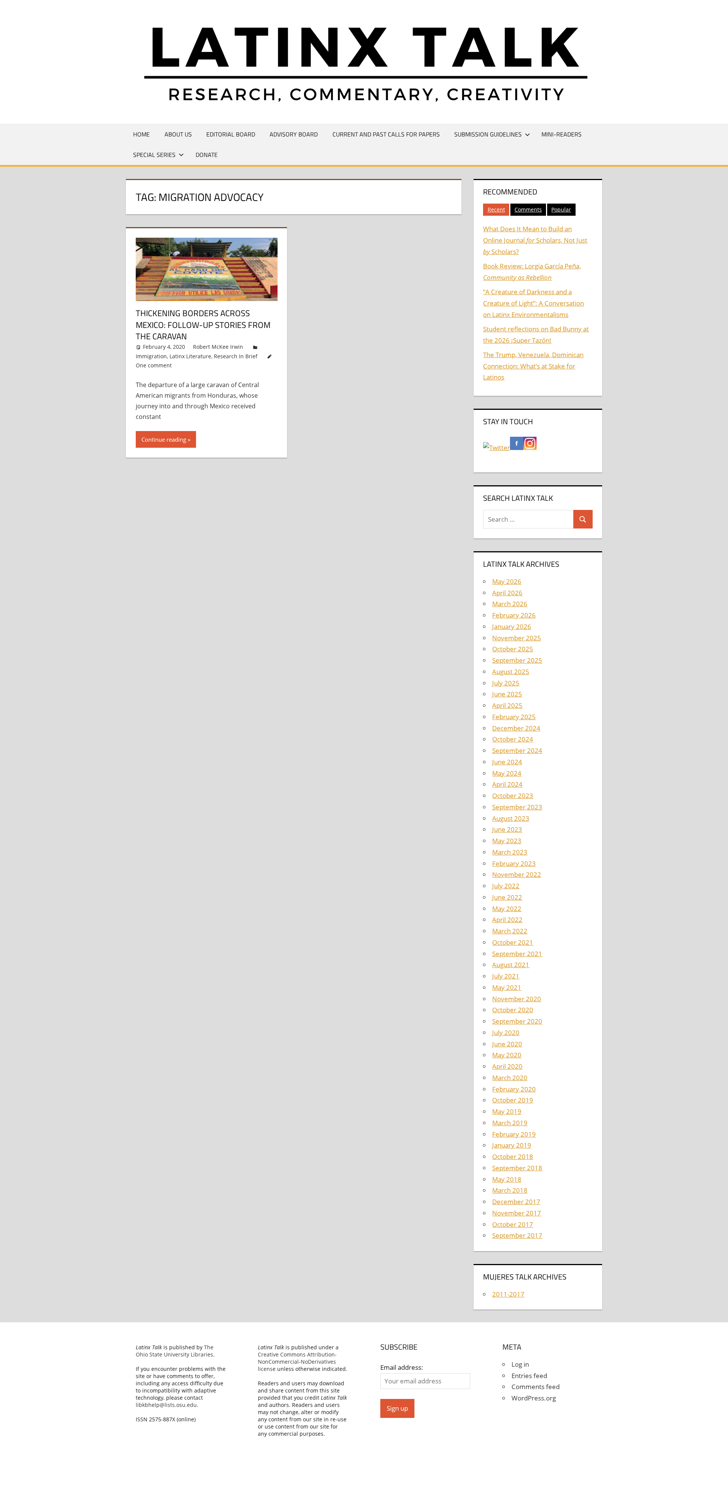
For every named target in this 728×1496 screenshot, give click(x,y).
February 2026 (514, 615)
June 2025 (507, 694)
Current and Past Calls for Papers (386, 134)
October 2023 (512, 795)
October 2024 (512, 739)
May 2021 (506, 987)
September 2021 (517, 953)
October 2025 (512, 649)
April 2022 (507, 919)
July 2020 (505, 1032)
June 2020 (507, 1044)
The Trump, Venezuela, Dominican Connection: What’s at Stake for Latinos (533, 366)
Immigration (151, 356)
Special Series (154, 154)
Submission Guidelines (488, 134)
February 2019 (514, 1134)
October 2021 (512, 942)
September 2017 (517, 1235)
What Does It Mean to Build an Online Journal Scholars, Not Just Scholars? (535, 240)
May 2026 (506, 581)
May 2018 (506, 1179)
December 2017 (516, 1201)
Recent (496, 209)
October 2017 (512, 1224)
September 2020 (517, 1021)
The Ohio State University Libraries (174, 1351)
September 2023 (517, 807)
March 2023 (509, 852)
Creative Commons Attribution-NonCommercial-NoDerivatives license (297, 1361)
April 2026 (507, 592)
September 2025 (517, 660)
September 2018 (517, 1168)
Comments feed (535, 1386)
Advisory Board (294, 134)
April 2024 (507, 784)
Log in (520, 1364)
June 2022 (507, 897)
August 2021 (510, 964)
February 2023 (514, 863)
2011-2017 (508, 1294)
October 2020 (512, 1009)
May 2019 (506, 1111)
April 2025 (507, 705)
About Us (178, 134)
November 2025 (516, 638)
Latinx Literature (190, 356)
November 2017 (516, 1213)
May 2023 (506, 840)
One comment (154, 365)
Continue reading (163, 439)
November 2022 (516, 874)
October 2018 (512, 1156)
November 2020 (516, 998)
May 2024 (506, 773)
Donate (207, 154)
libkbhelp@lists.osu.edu (166, 1404)
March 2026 (509, 603)
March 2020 (509, 1077)
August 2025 (510, 671)
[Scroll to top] (715, 1483)
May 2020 (506, 1055)
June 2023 (507, 829)
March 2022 (509, 931)
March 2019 (509, 1122)
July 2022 (505, 885)
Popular (561, 209)
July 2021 (505, 976)
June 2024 (507, 761)
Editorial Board (230, 134)
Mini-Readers (561, 134)
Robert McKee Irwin (218, 346)
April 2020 (507, 1066)
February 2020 (514, 1089)
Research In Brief (235, 356)
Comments (528, 209)
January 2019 (511, 1145)
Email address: (401, 1367)
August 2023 (510, 818)
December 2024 (516, 728)
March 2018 (509, 1190)
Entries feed (529, 1375)
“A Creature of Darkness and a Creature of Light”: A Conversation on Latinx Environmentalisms (533, 303)
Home (141, 134)
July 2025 (505, 683)
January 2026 (511, 626)
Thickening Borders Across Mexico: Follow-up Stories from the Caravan (203, 325)
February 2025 (514, 716)
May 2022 (506, 908)
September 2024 (517, 750)
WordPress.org (533, 1398)
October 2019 (512, 1100)
